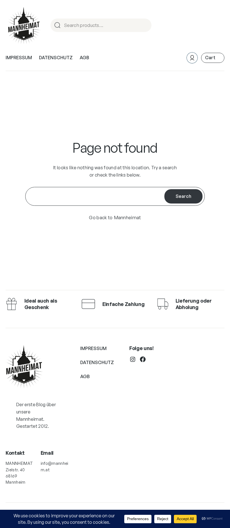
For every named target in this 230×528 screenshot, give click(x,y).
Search (144, 26)
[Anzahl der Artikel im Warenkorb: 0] (212, 58)
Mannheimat (127, 217)
